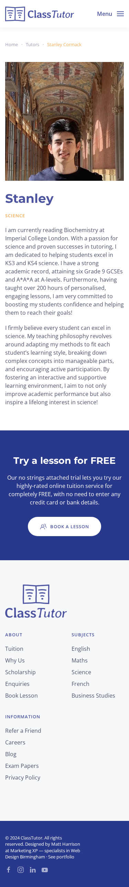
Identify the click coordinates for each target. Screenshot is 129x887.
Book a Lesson (69, 526)
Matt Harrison (65, 844)
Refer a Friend (23, 730)
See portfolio (61, 857)
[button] (110, 14)
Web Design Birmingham (42, 853)
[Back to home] (39, 14)
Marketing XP (24, 850)
